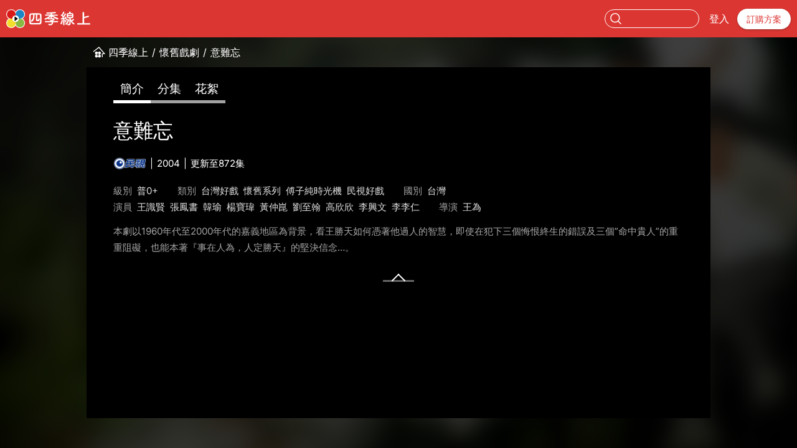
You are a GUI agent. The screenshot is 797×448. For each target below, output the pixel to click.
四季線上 (128, 52)
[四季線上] (48, 18)
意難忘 (225, 52)
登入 (719, 18)
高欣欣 (340, 207)
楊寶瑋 (241, 207)
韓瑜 (212, 207)
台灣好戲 (219, 191)
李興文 (373, 207)
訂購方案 (764, 19)
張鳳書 (184, 207)
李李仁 (406, 207)
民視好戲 (365, 191)
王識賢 (151, 207)
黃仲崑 (274, 207)
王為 (472, 207)
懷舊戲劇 (179, 52)
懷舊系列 (262, 191)
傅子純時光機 (314, 191)
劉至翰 (307, 207)
